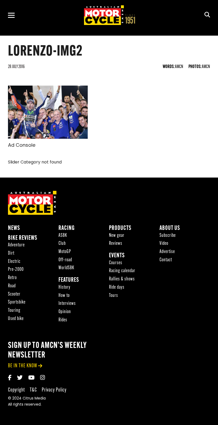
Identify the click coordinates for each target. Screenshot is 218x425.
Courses (115, 263)
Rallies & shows (122, 279)
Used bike (16, 318)
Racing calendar (122, 270)
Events (117, 256)
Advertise (167, 251)
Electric (14, 261)
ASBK (62, 235)
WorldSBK (66, 268)
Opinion (64, 311)
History (64, 287)
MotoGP (64, 251)
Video (164, 243)
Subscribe (168, 235)
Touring (14, 310)
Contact (166, 260)
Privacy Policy (54, 390)
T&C (33, 390)
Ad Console (21, 145)
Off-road (65, 260)
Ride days (116, 287)
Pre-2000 (16, 269)
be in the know (22, 366)
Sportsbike (17, 302)
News (14, 228)
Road (12, 286)
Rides (62, 320)
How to (64, 295)
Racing (66, 228)
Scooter (14, 294)
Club (62, 243)
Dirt (11, 253)
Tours (113, 295)
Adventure (16, 245)
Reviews (115, 243)
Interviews (67, 303)
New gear (116, 235)
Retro (12, 277)
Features (68, 280)
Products (120, 228)
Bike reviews (22, 238)
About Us (170, 228)
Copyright (16, 390)
